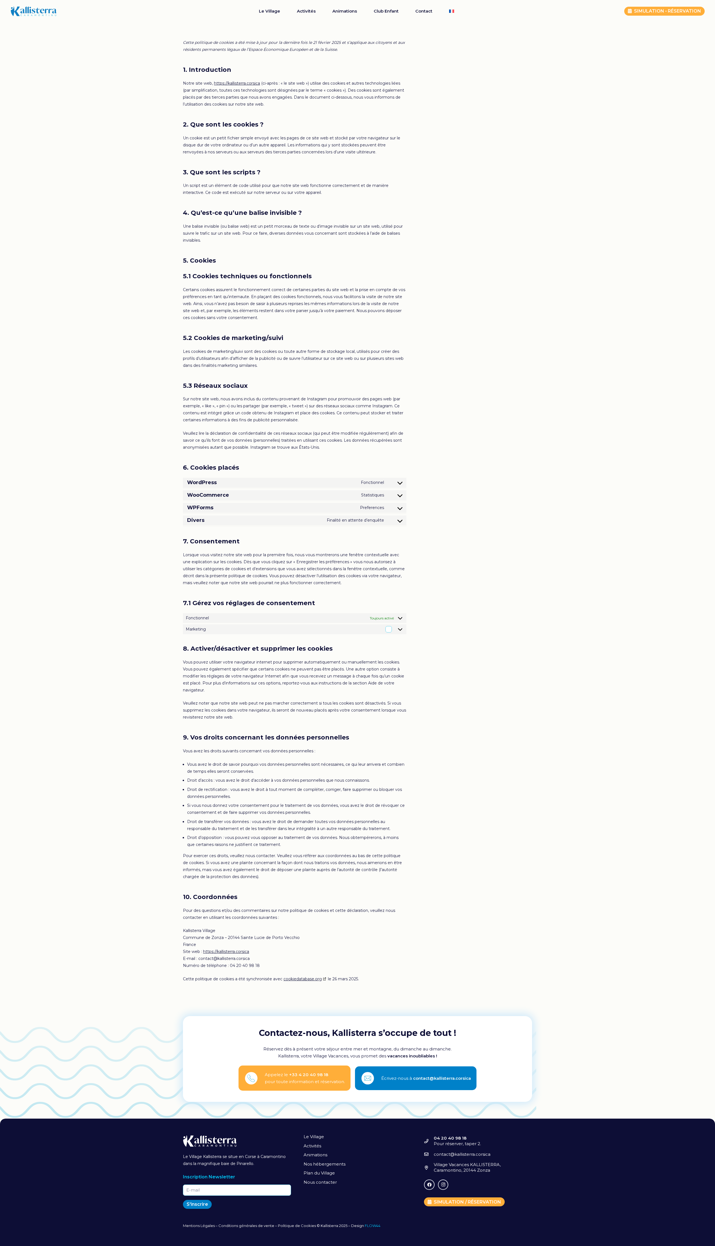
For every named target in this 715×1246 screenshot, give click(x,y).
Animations (315, 1154)
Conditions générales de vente (246, 1225)
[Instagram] (443, 1185)
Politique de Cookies (297, 1225)
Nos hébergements (324, 1164)
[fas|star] (254, 1078)
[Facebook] (429, 1185)
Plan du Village (319, 1173)
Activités (312, 1145)
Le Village (314, 1136)
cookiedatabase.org (302, 978)
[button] (458, 11)
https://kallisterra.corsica (237, 83)
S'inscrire (197, 1204)
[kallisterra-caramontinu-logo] (34, 11)
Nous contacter (320, 1182)
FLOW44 (372, 1225)
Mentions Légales (199, 1225)
